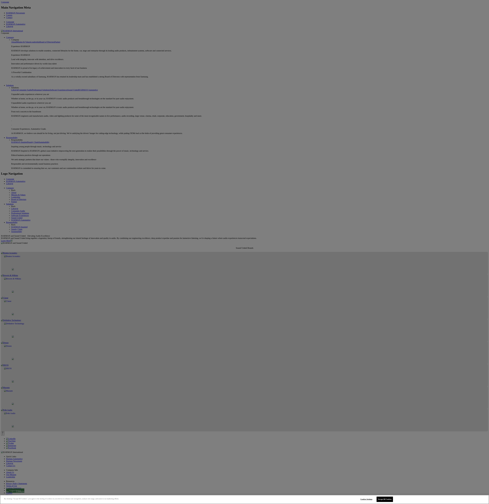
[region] (244, 499)
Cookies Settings (366, 499)
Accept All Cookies (385, 499)
